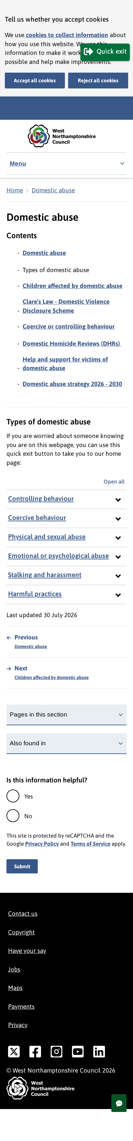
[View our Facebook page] (35, 1053)
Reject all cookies (98, 80)
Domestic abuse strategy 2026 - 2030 (72, 383)
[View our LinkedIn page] (99, 1053)
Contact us (22, 913)
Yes (28, 796)
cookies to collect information (67, 34)
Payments (21, 1006)
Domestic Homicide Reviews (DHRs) (72, 343)
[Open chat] (119, 1103)
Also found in (28, 743)
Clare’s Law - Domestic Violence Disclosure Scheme (66, 306)
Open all (115, 481)
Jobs (14, 969)
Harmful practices (35, 593)
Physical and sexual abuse (47, 536)
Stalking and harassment (44, 574)
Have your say (27, 950)
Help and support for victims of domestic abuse (65, 364)
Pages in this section (38, 714)
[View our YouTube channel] (77, 1053)
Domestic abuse (53, 190)
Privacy (17, 1024)
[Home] (66, 136)
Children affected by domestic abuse (72, 285)
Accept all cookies (35, 80)
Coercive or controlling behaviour (69, 326)
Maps (15, 987)
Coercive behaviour (37, 517)
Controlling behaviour (41, 498)
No (28, 816)
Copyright (21, 932)
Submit (22, 866)
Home (14, 190)
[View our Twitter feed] (13, 1053)
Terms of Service (90, 843)
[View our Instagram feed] (56, 1053)
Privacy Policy (42, 843)
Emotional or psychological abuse (58, 555)
